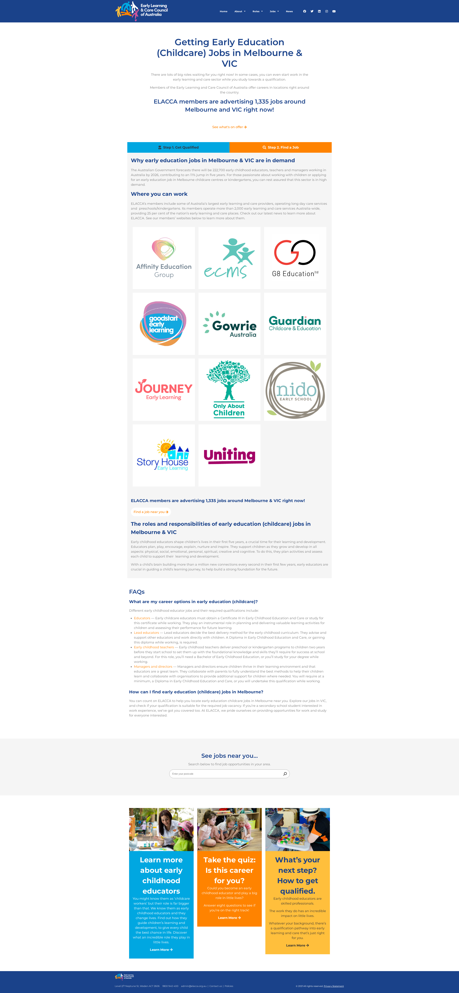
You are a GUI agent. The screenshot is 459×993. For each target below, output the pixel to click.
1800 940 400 (170, 986)
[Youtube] (334, 11)
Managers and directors (153, 667)
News (289, 11)
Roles (256, 11)
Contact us (215, 986)
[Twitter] (312, 11)
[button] (281, 147)
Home (223, 11)
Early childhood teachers (154, 647)
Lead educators (146, 633)
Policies (229, 986)
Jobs (273, 11)
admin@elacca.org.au (194, 986)
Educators (142, 618)
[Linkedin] (319, 11)
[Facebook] (304, 11)
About (238, 11)
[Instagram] (327, 11)
